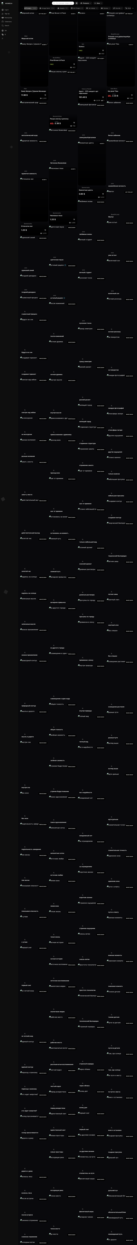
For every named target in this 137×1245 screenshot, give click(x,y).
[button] (9, 18)
